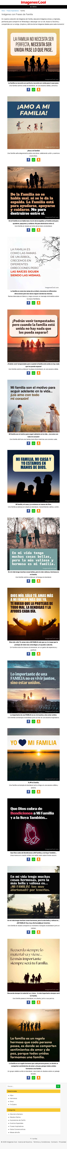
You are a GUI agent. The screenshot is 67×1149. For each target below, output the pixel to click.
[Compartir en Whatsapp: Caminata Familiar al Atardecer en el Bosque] (33, 581)
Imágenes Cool (12, 1142)
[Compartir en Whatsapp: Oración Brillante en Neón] (33, 859)
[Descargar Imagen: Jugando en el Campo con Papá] (38, 443)
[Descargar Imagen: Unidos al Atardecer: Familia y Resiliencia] (38, 89)
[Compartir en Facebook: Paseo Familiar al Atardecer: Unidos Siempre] (28, 1002)
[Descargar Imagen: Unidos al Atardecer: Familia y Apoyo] (38, 230)
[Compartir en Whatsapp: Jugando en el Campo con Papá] (33, 443)
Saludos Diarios (15, 1117)
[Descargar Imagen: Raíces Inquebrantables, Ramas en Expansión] (38, 303)
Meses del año (15, 1132)
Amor (12, 1101)
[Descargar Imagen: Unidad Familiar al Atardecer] (38, 373)
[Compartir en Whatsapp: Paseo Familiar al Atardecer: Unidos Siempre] (33, 1002)
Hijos (11, 1095)
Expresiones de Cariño (17, 1120)
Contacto (54, 1142)
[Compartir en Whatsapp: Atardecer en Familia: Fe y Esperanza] (33, 511)
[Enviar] (58, 1086)
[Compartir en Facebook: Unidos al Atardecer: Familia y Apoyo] (28, 230)
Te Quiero (13, 1104)
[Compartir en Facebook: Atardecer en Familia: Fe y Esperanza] (28, 511)
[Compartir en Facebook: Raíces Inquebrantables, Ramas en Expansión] (28, 303)
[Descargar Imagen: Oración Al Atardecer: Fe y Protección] (38, 654)
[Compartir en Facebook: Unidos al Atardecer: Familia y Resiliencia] (28, 89)
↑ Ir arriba (33, 1139)
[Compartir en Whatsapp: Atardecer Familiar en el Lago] (33, 791)
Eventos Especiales (16, 1123)
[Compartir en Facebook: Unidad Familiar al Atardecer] (28, 373)
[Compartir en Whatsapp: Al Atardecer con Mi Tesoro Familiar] (33, 932)
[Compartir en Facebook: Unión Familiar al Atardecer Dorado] (28, 1077)
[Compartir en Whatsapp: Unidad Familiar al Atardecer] (33, 373)
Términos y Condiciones (41, 1142)
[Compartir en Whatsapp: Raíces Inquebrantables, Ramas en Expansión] (33, 303)
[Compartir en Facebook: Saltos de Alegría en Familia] (28, 160)
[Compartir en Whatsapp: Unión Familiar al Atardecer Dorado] (33, 1077)
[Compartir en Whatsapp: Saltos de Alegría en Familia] (33, 160)
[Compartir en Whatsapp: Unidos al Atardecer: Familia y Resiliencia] (33, 89)
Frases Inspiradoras (13, 11)
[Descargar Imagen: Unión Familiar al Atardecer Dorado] (38, 1077)
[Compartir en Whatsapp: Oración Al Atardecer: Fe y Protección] (33, 654)
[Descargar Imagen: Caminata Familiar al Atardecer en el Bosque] (38, 581)
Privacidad (62, 1142)
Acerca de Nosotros (25, 1142)
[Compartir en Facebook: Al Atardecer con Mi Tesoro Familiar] (28, 932)
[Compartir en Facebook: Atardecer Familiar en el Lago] (28, 791)
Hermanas (13, 1098)
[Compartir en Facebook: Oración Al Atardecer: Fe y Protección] (28, 654)
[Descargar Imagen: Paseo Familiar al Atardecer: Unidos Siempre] (38, 1002)
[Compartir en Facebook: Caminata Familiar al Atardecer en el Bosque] (28, 581)
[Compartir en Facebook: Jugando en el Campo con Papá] (28, 443)
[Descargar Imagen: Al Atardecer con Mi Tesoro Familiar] (38, 932)
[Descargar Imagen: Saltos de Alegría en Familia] (38, 160)
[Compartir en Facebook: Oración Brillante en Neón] (28, 859)
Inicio (3, 11)
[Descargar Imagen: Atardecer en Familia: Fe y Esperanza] (38, 511)
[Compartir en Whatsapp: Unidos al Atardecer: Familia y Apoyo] (33, 230)
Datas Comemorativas (17, 1129)
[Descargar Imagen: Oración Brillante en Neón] (38, 859)
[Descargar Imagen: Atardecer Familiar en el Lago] (38, 791)
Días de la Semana (16, 1114)
